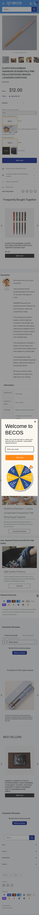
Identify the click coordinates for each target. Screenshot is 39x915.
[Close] (35, 421)
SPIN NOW (19, 457)
